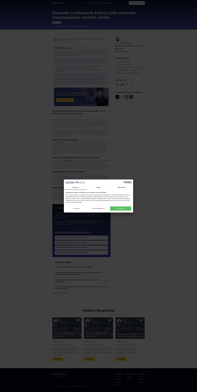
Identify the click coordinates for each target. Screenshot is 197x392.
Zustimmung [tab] (75, 187)
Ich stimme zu (120, 208)
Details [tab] (98, 187)
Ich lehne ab (76, 208)
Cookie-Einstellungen (97, 208)
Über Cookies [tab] (121, 187)
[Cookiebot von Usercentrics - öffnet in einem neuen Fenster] (124, 182)
